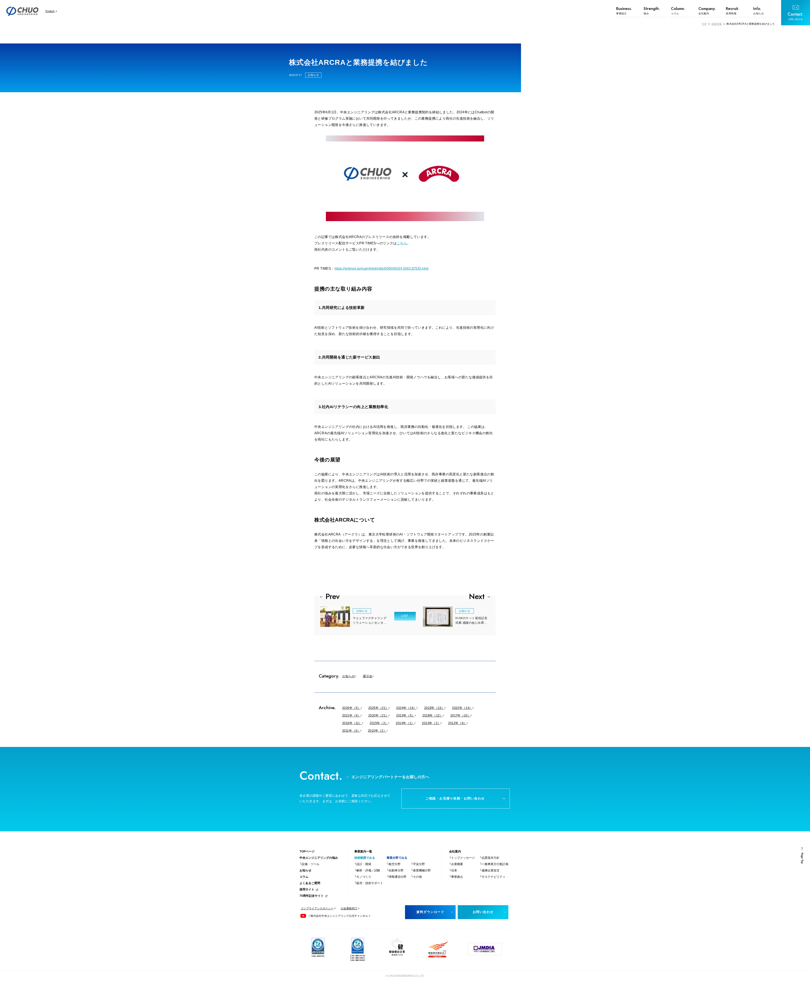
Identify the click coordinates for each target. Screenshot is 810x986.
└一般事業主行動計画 (494, 864)
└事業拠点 (456, 876)
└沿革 (453, 870)
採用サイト (307, 889)
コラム (304, 876)
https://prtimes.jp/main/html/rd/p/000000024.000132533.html (382, 268)
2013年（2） (431, 723)
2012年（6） (457, 723)
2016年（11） (352, 723)
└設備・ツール (309, 864)
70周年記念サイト (312, 895)
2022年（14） (462, 708)
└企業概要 (456, 864)
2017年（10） (460, 715)
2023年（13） (434, 708)
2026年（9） (351, 708)
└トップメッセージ (462, 857)
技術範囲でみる (364, 857)
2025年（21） (378, 708)
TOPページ (307, 851)
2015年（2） (379, 723)
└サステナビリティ (492, 876)
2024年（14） (406, 708)
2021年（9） (351, 715)
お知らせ (348, 676)
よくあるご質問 (310, 883)
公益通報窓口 (349, 908)
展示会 (368, 676)
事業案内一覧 (363, 851)
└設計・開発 (362, 864)
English (50, 11)
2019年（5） (405, 715)
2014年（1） (405, 723)
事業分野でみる (397, 857)
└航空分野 (394, 864)
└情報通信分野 (396, 876)
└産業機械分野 (421, 870)
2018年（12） (432, 715)
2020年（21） (378, 715)
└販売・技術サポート (368, 883)
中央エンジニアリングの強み (319, 857)
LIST (405, 616)
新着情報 (716, 24)
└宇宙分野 (418, 864)
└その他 (416, 876)
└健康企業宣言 (490, 870)
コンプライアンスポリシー (317, 908)
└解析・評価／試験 (367, 870)
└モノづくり (362, 876)
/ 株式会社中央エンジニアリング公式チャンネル (338, 915)
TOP (704, 24)
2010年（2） (377, 730)
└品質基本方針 (490, 857)
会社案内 (455, 851)
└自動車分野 (395, 870)
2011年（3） (351, 730)
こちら (402, 243)
